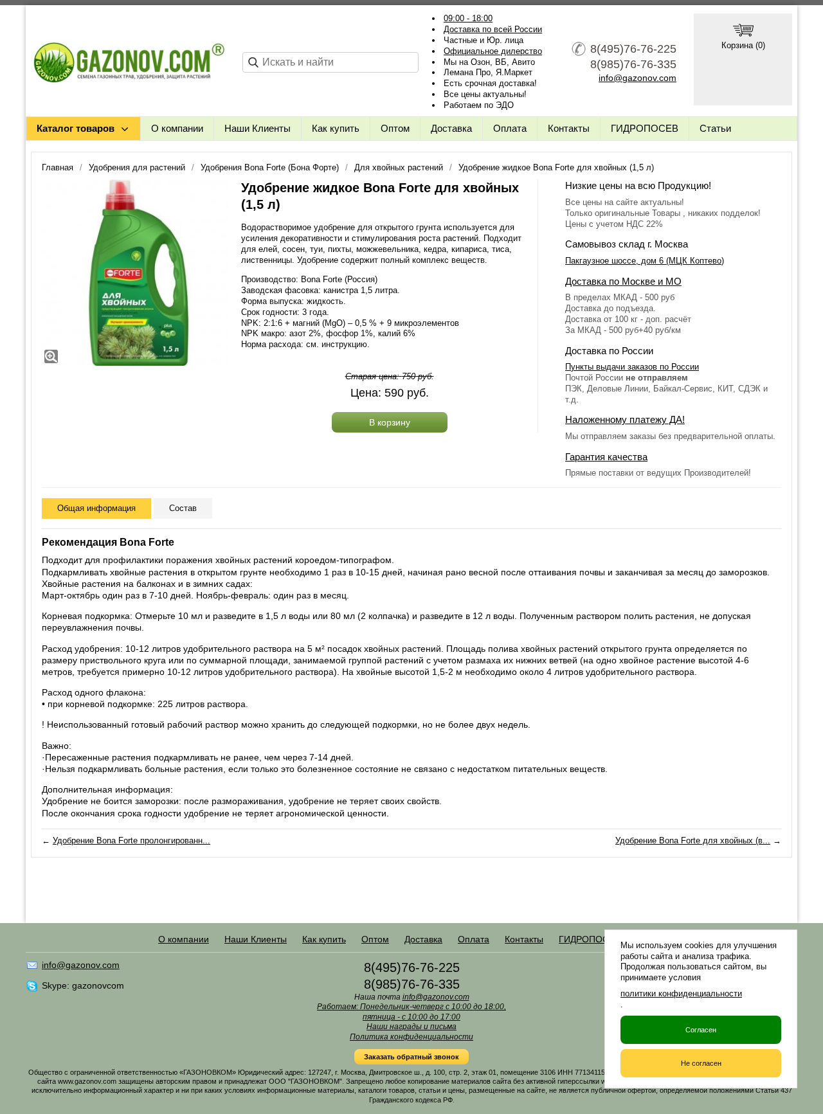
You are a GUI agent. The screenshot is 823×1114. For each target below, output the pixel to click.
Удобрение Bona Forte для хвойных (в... (692, 840)
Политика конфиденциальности (411, 1036)
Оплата (510, 128)
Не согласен (701, 1063)
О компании (177, 128)
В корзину (389, 422)
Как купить (335, 128)
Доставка (451, 128)
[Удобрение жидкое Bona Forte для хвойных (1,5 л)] (135, 272)
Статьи (715, 128)
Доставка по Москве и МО (623, 281)
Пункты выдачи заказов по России (632, 367)
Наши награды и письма (411, 1026)
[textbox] (330, 62)
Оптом (395, 128)
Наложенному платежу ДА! (625, 419)
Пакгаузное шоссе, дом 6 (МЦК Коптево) (644, 260)
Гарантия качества (606, 456)
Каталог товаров (75, 128)
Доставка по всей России (493, 29)
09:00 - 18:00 (468, 18)
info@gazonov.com (637, 78)
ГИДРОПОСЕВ (644, 128)
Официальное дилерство (493, 51)
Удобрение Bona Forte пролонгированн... (131, 840)
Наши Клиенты (257, 128)
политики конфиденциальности (681, 993)
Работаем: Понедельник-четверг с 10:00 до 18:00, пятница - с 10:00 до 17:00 (411, 1011)
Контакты (569, 128)
